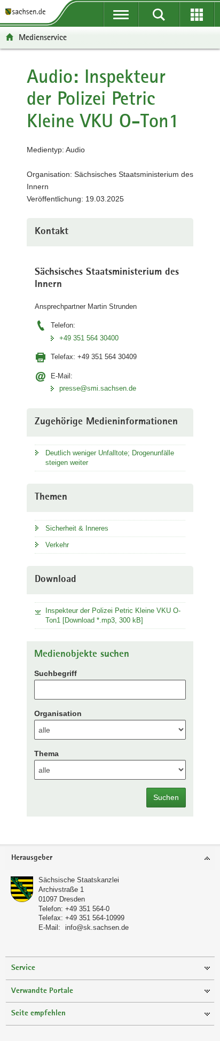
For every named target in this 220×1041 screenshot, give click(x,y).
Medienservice (43, 37)
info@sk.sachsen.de (97, 927)
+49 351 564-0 (87, 909)
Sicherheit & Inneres (76, 528)
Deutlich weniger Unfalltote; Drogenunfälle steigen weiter (109, 458)
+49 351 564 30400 (89, 338)
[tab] (110, 858)
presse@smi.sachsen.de (97, 388)
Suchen (166, 797)
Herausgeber (31, 858)
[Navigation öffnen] (121, 14)
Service (23, 968)
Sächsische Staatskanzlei (78, 880)
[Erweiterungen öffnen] (197, 14)
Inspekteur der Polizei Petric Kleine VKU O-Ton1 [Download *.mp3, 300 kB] (112, 615)
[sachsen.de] (27, 12)
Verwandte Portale (42, 991)
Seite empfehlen (38, 1013)
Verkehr (57, 545)
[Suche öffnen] (159, 14)
